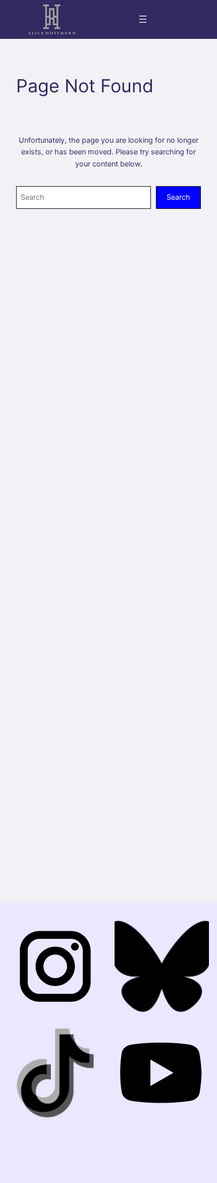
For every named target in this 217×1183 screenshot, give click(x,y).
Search (178, 197)
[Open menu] (143, 19)
